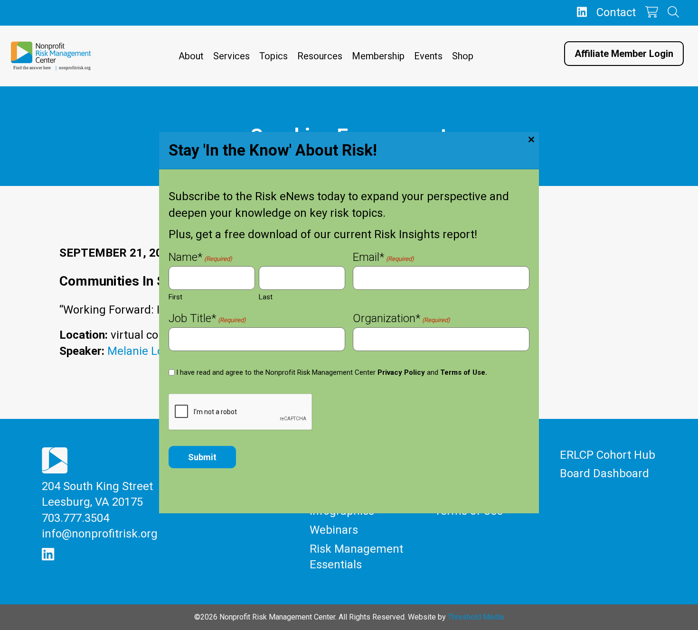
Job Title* (207, 319)
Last (266, 297)
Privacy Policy (401, 372)
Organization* (401, 319)
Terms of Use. (463, 372)
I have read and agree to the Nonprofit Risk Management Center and (331, 372)
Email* (383, 258)
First (175, 297)
